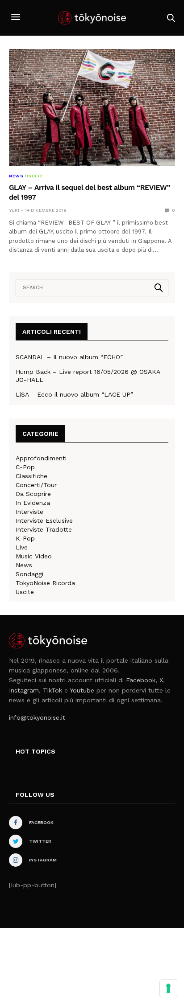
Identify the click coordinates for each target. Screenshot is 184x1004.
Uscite (34, 176)
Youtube (82, 690)
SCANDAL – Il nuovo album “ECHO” (69, 357)
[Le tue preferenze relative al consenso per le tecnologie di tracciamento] (168, 988)
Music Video (34, 556)
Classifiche (31, 476)
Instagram (24, 690)
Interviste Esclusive (44, 520)
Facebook (140, 680)
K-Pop (25, 538)
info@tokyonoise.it (37, 717)
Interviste (29, 511)
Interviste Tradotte (44, 529)
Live (22, 547)
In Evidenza (33, 503)
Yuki (14, 210)
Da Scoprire (33, 494)
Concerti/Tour (36, 485)
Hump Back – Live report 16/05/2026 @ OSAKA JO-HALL (88, 375)
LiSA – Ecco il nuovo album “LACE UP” (74, 394)
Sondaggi (29, 574)
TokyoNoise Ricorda (45, 583)
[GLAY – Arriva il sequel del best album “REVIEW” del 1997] (92, 107)
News (16, 176)
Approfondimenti (41, 458)
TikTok (52, 690)
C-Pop (25, 467)
